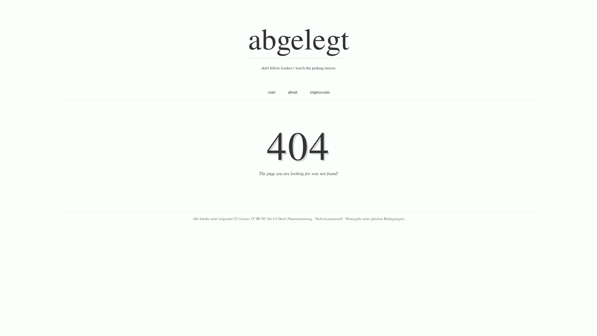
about (293, 92)
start (271, 92)
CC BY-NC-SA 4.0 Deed (268, 218)
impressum (320, 92)
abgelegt (298, 38)
